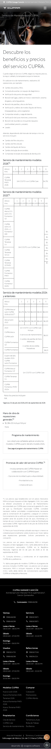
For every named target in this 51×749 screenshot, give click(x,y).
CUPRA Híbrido (32, 698)
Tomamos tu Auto (33, 720)
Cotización (30, 692)
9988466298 (11, 617)
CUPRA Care (8, 723)
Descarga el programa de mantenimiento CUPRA (25, 448)
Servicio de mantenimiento (13, 726)
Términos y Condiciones (35, 735)
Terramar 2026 (8, 698)
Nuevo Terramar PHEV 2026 (12, 708)
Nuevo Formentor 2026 (12, 695)
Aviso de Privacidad (14, 735)
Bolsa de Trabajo (32, 723)
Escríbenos (30, 726)
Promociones (31, 695)
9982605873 (33, 617)
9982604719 (11, 652)
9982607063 (34, 652)
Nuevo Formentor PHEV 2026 (12, 702)
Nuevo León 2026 (10, 692)
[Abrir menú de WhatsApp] (47, 745)
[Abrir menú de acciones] (47, 737)
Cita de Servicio (9, 720)
